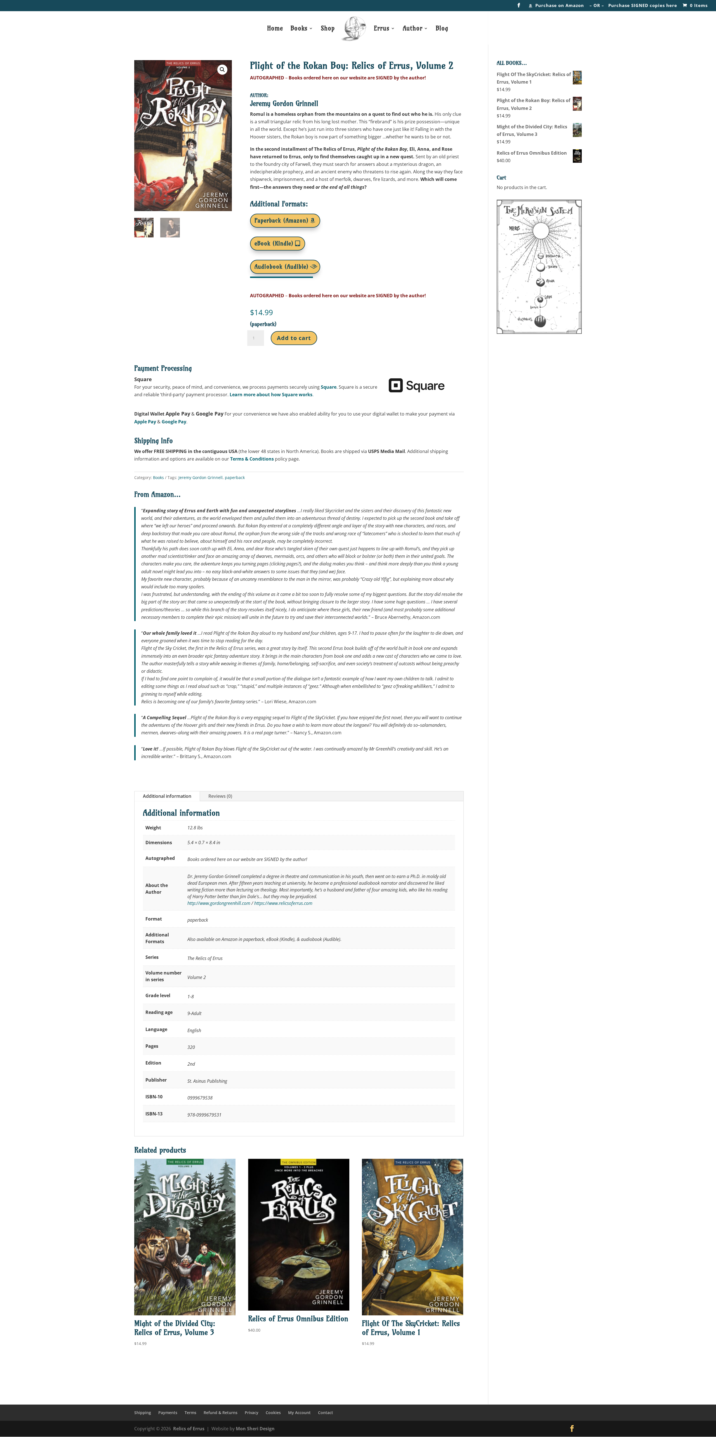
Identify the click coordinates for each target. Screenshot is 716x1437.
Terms (190, 1412)
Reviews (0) (220, 796)
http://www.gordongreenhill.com (218, 903)
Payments (167, 1412)
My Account (299, 1412)
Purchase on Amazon (559, 5)
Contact (325, 1412)
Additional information (167, 796)
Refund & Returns (220, 1412)
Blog (442, 29)
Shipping (142, 1412)
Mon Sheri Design (255, 1429)
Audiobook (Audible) (281, 266)
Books (158, 477)
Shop (328, 29)
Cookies (273, 1412)
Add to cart (294, 338)
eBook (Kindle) (274, 243)
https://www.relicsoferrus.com (283, 903)
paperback (235, 477)
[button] (222, 70)
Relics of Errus (189, 1429)
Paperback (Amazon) (281, 220)
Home (275, 29)
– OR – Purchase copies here (633, 5)
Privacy (251, 1412)
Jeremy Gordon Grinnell (200, 477)
